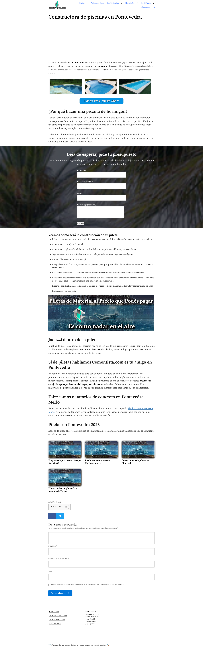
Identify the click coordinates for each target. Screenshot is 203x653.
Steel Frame (146, 3)
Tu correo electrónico (86, 182)
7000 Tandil (90, 619)
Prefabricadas (113, 3)
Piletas (81, 3)
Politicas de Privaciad (58, 616)
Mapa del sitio (55, 624)
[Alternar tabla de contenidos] (65, 507)
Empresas (145, 7)
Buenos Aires (91, 622)
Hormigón (129, 3)
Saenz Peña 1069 (92, 617)
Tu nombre (81, 170)
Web (50, 571)
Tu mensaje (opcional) (86, 205)
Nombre (52, 546)
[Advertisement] (101, 41)
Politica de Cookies (57, 620)
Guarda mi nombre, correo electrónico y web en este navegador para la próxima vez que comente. (88, 584)
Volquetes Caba (97, 3)
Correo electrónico (58, 559)
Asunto (80, 193)
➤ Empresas (54, 612)
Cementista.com (92, 614)
